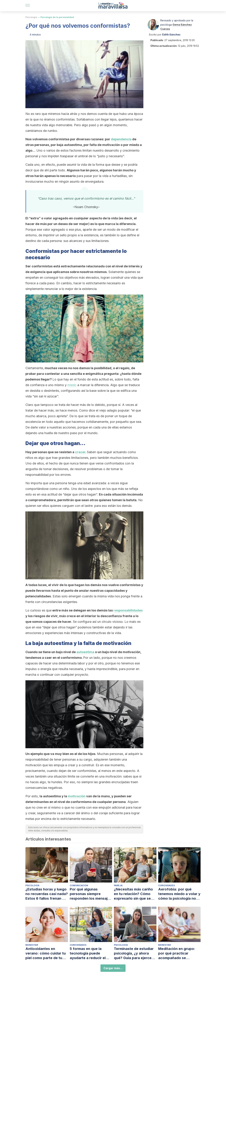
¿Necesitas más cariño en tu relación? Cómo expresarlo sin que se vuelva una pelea (133, 894)
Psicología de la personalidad (57, 17)
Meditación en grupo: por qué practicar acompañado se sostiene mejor (176, 953)
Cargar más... (113, 968)
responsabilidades (128, 610)
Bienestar (31, 945)
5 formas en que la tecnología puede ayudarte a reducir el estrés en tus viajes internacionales (88, 953)
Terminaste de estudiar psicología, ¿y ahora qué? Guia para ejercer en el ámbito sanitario (134, 953)
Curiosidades (166, 885)
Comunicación (79, 885)
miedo (71, 385)
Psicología (31, 17)
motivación (76, 796)
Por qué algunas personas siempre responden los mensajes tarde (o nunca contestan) (91, 894)
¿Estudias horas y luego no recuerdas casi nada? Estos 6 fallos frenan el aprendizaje (46, 894)
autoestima (85, 652)
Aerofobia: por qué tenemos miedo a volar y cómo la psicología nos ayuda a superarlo (179, 894)
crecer (80, 452)
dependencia (121, 139)
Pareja (118, 885)
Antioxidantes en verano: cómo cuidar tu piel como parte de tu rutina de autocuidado (45, 953)
